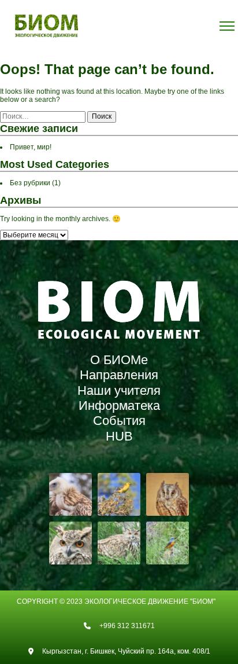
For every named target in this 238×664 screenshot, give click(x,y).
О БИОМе (119, 360)
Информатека (119, 405)
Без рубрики (30, 183)
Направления (119, 375)
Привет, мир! (30, 147)
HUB (119, 436)
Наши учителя (119, 390)
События (119, 420)
